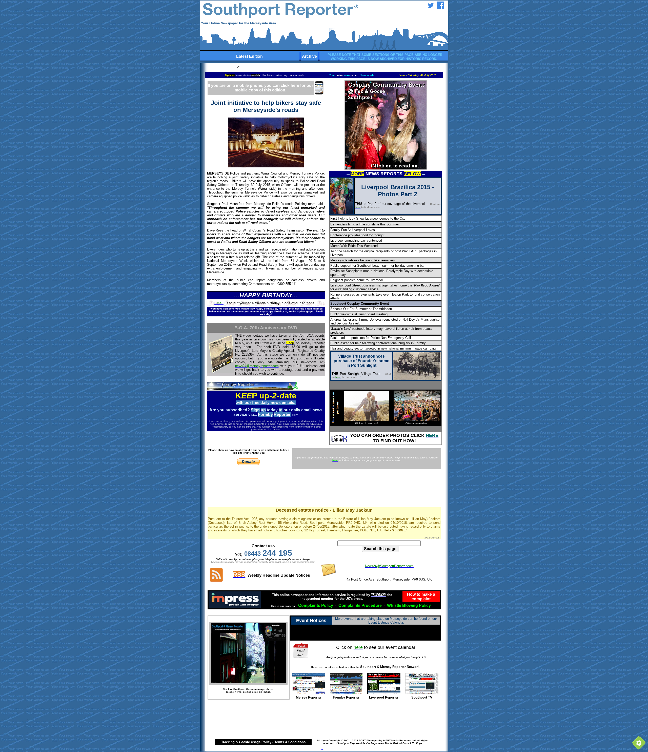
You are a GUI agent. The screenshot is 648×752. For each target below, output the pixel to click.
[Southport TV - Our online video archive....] (421, 693)
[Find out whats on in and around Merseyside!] (301, 650)
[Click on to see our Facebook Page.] (440, 8)
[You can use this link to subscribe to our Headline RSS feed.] (216, 581)
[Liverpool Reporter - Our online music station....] (383, 693)
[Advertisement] (324, 489)
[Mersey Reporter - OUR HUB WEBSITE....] (308, 693)
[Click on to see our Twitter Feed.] (431, 8)
